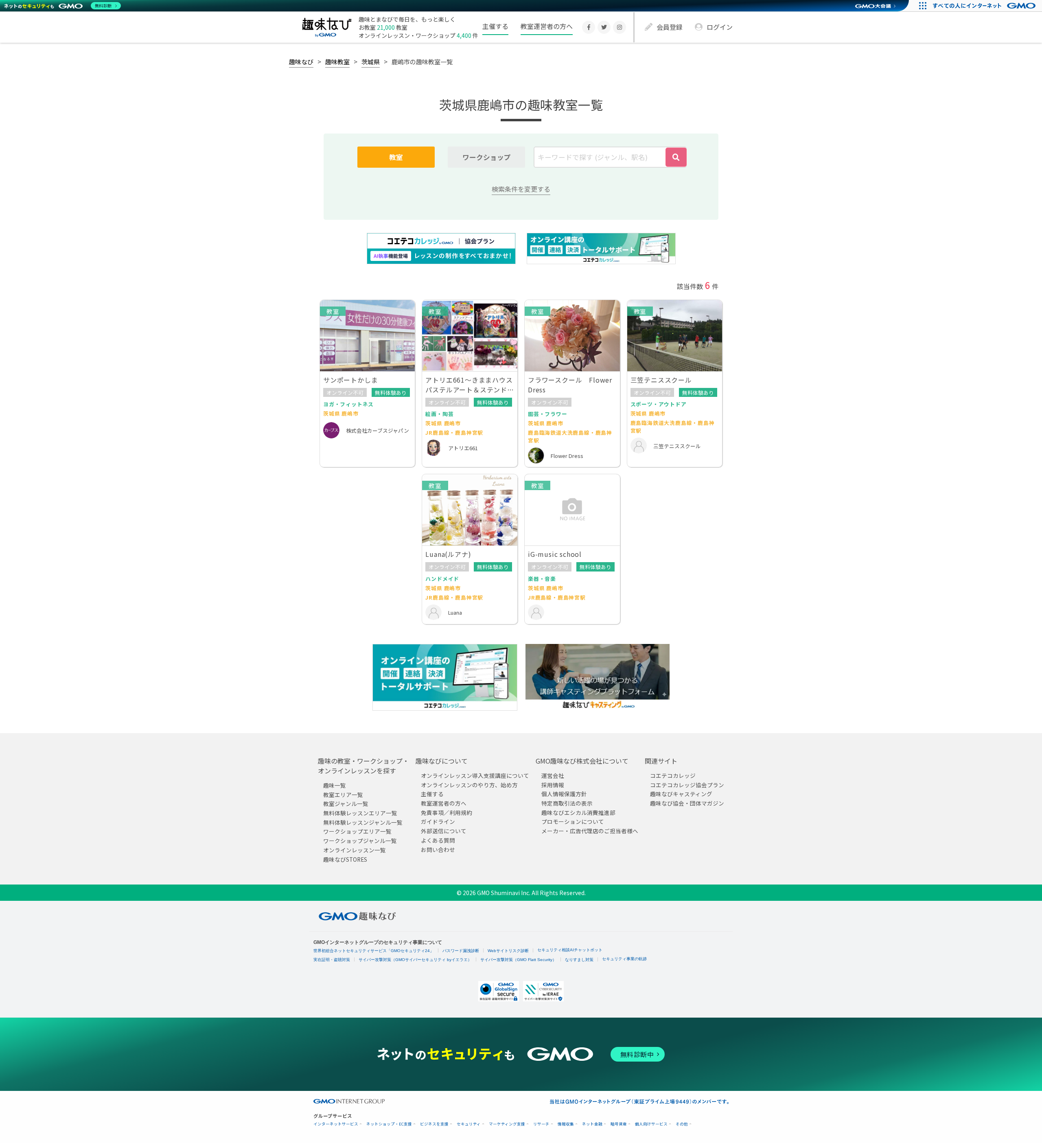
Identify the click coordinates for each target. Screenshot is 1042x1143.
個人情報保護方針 (564, 794)
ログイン (720, 27)
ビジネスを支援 (434, 1124)
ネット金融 (592, 1124)
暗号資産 (619, 1124)
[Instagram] (619, 27)
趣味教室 (337, 61)
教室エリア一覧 (343, 794)
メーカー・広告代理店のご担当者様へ (589, 831)
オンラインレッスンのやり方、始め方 (469, 784)
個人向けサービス (651, 1124)
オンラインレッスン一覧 (354, 849)
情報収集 (566, 1124)
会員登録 (670, 27)
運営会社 (552, 775)
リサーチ (541, 1124)
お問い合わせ (438, 849)
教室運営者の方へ (547, 26)
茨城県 (370, 61)
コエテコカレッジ (673, 775)
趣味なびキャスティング (681, 794)
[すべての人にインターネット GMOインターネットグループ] (985, 5)
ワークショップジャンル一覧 (360, 840)
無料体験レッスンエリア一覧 (360, 813)
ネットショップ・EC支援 (389, 1124)
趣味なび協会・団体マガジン (687, 803)
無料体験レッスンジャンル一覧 (363, 822)
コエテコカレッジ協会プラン (687, 784)
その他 (682, 1124)
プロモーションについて (572, 821)
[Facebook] (588, 27)
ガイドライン (438, 821)
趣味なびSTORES (345, 859)
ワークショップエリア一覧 (357, 831)
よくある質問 (438, 840)
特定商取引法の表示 (567, 803)
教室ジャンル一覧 (345, 803)
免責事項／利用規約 (446, 812)
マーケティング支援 (507, 1124)
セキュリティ (469, 1124)
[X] (604, 27)
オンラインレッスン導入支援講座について (475, 775)
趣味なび (301, 61)
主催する (495, 26)
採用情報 (552, 784)
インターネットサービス (335, 1124)
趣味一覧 (334, 785)
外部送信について (443, 831)
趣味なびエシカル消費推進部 (578, 812)
